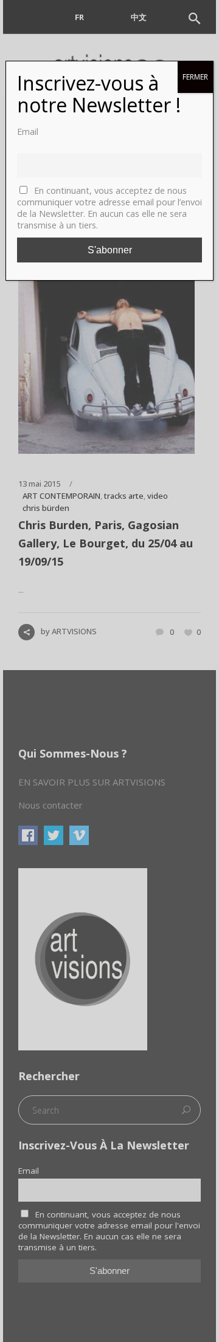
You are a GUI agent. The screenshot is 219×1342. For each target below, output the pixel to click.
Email (27, 131)
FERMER (195, 77)
